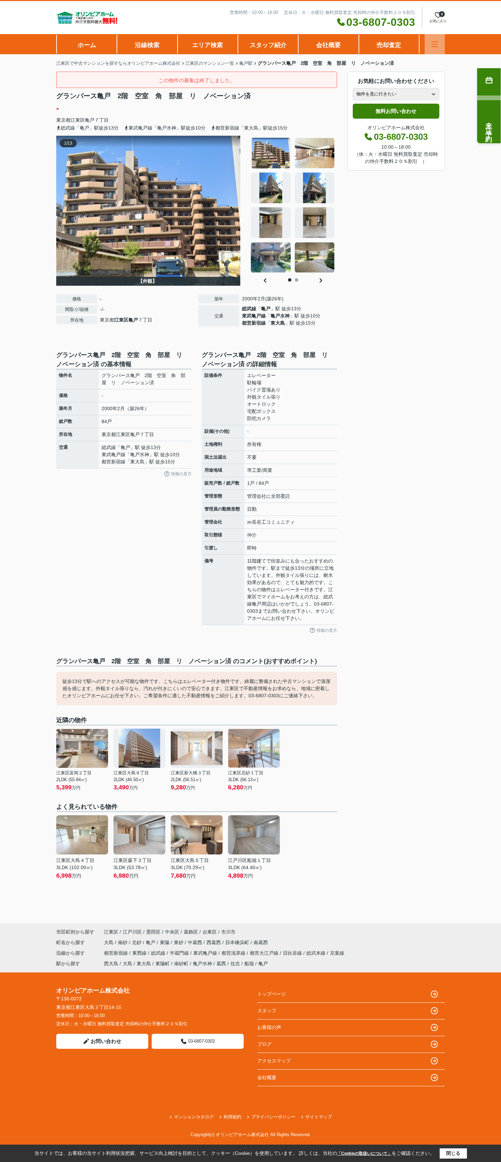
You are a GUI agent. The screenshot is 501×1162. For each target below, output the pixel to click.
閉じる (453, 1153)
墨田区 (153, 932)
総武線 (249, 308)
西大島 (111, 963)
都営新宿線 (254, 323)
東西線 (140, 953)
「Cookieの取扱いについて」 (364, 1153)
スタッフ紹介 (268, 45)
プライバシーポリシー (273, 1116)
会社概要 (328, 45)
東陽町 (162, 963)
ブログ (264, 1044)
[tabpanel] (293, 205)
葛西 (221, 963)
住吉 (235, 963)
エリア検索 (207, 45)
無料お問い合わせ (396, 111)
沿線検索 (147, 45)
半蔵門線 (180, 953)
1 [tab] (289, 280)
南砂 (123, 942)
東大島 (278, 323)
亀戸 (89, 120)
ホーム (87, 45)
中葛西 (195, 942)
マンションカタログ (194, 1116)
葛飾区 (191, 932)
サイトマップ (318, 1116)
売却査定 (389, 45)
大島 (109, 942)
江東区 (78, 120)
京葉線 (337, 953)
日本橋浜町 (237, 942)
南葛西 (261, 942)
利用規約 (232, 1116)
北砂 (137, 942)
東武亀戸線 (254, 315)
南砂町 (181, 963)
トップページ (271, 994)
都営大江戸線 (265, 953)
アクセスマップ (274, 1060)
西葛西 (214, 942)
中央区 (172, 932)
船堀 (249, 963)
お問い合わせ (106, 1041)
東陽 (165, 942)
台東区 (209, 932)
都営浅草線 (234, 953)
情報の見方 (181, 474)
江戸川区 (132, 932)
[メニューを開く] (434, 44)
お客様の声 (269, 1027)
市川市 (228, 932)
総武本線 (316, 953)
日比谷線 (293, 953)
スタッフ (266, 1010)
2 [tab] (296, 280)
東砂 (179, 942)
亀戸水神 (280, 315)
